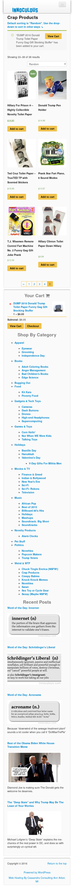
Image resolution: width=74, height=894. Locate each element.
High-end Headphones (35, 417)
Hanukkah (28, 454)
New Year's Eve (31, 481)
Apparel (19, 342)
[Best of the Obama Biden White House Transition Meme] (34, 767)
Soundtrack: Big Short (35, 521)
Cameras (27, 407)
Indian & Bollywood (34, 478)
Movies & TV (22, 468)
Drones (26, 414)
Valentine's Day (31, 457)
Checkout (33, 326)
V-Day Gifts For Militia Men (45, 463)
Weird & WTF (22, 563)
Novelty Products (25, 530)
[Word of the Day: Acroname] (34, 711)
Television (28, 492)
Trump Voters (30, 558)
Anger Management (34, 370)
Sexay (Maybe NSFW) (35, 594)
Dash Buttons (30, 410)
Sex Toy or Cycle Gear (35, 590)
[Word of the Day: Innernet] (34, 624)
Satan (25, 587)
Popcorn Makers (32, 554)
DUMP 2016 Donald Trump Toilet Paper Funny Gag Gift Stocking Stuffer (30, 306)
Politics (19, 545)
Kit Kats (26, 392)
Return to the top (57, 863)
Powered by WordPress (37, 872)
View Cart (53, 36)
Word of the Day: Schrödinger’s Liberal (31, 647)
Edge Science (30, 377)
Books (18, 361)
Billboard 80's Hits (33, 510)
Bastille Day (29, 450)
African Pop (29, 503)
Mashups (27, 518)
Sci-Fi (25, 485)
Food (18, 386)
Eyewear (27, 348)
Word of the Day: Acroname (24, 695)
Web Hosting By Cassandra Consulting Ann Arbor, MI (37, 879)
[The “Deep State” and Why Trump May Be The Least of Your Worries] (34, 822)
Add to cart (17, 129)
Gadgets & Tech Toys (28, 401)
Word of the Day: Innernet (23, 608)
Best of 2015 (29, 507)
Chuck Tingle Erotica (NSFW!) (40, 569)
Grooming (28, 352)
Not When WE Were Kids (37, 436)
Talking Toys (29, 439)
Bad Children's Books (35, 374)
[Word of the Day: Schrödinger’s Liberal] (34, 668)
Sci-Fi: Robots (30, 489)
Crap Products (30, 572)
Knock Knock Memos (35, 579)
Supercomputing (32, 421)
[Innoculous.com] (36, 10)
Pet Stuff (20, 541)
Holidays (20, 444)
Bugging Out (22, 383)
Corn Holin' (28, 432)
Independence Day (33, 355)
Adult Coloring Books (35, 366)
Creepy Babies (31, 576)
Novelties (27, 550)
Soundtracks (29, 525)
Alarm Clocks (30, 536)
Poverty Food (30, 395)
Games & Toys (23, 426)
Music (18, 497)
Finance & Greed (32, 474)
